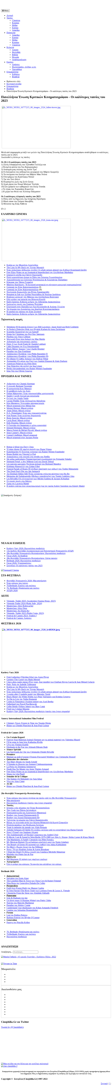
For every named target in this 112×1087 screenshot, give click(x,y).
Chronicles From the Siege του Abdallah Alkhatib (28, 893)
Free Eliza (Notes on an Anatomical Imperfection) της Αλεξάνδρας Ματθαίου (40, 272)
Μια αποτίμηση (13, 800)
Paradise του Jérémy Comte (18, 905)
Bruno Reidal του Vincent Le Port (21, 454)
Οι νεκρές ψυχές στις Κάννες (19, 481)
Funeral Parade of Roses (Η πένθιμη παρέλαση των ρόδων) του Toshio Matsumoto (42, 469)
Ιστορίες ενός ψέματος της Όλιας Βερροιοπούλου (28, 808)
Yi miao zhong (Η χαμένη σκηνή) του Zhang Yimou (29, 449)
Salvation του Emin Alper (18, 878)
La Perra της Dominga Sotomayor (21, 767)
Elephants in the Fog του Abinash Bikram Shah (27, 747)
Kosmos (15, 23)
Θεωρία (15, 57)
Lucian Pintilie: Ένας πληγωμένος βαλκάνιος (26, 401)
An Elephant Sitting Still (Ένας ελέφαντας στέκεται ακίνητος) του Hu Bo (38, 474)
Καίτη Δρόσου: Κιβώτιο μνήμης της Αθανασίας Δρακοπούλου (33, 302)
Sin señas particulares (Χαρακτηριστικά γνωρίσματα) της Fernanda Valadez (39, 459)
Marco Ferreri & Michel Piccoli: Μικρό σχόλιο (27, 430)
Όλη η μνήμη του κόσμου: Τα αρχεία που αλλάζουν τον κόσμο (34, 864)
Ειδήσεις (16, 74)
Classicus (16, 20)
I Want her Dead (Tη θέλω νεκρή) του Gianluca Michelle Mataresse (36, 852)
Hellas (14, 25)
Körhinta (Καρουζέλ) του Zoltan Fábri (23, 466)
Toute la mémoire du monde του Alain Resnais (27, 827)
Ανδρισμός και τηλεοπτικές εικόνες (22, 341)
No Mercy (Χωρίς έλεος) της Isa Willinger (25, 847)
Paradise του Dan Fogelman (19, 351)
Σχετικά (104, 1083)
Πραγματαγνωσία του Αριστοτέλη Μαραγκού (26, 813)
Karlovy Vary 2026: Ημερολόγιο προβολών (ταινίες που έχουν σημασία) (38, 711)
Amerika (16, 30)
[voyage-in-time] (9, 963)
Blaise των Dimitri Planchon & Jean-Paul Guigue (28, 725)
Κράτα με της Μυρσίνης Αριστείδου (22, 265)
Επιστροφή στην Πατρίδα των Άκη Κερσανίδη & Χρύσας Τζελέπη (36, 307)
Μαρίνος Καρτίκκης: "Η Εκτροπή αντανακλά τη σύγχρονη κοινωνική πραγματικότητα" (44, 284)
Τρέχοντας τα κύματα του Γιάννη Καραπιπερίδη (27, 820)
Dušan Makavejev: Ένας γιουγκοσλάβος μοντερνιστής (30, 393)
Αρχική (10, 15)
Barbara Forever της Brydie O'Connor (23, 917)
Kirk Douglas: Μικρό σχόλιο (19, 423)
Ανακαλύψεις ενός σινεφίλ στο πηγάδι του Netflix (28, 456)
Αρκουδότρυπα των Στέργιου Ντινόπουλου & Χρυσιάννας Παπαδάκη (37, 280)
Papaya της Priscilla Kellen (18, 922)
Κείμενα (10, 47)
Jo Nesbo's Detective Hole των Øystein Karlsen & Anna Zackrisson (36, 329)
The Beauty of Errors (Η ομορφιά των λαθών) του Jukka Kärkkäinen (36, 844)
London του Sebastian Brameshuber (22, 910)
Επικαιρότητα (12, 72)
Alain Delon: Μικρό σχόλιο (19, 410)
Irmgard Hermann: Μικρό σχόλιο (21, 428)
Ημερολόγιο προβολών (17, 936)
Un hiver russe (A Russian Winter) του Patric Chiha (29, 900)
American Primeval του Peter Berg (21, 363)
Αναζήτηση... (6, 952)
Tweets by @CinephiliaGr (12, 1027)
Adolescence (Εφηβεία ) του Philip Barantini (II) (27, 356)
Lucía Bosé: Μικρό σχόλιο (18, 420)
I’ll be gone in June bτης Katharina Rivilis (25, 742)
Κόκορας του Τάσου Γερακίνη (20, 282)
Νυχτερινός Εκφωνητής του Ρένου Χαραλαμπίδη (28, 292)
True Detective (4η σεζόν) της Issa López (24, 366)
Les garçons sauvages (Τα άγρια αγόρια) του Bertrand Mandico (34, 464)
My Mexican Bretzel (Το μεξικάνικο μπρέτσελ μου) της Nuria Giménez (38, 842)
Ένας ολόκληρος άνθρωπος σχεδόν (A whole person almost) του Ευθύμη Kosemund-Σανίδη (47, 270)
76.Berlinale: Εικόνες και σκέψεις (21, 934)
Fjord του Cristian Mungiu (18, 709)
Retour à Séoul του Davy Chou (20, 447)
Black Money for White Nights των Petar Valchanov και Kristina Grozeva (38, 697)
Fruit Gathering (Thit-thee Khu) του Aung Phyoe (28, 677)
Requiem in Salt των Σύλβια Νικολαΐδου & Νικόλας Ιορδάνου (34, 294)
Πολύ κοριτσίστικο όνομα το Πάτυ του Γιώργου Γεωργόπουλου (34, 277)
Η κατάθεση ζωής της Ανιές (18, 391)
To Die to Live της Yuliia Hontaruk (22, 699)
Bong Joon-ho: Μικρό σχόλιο (19, 418)
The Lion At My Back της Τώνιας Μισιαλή (25, 267)
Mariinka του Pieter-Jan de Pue (20, 854)
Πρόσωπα (11, 32)
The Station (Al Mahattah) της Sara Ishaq (24, 779)
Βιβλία (15, 55)
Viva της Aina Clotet (15, 781)
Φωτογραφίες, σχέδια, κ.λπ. (24, 67)
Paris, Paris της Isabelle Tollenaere (21, 684)
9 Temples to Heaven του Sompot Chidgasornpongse (29, 764)
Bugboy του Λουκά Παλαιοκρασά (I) (23, 815)
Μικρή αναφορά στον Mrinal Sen (21, 406)
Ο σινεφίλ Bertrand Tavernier (19, 386)
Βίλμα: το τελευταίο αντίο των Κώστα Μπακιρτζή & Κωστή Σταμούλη (37, 822)
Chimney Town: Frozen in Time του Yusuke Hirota (29, 723)
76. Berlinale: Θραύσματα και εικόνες (23, 932)
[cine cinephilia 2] (9, 1066)
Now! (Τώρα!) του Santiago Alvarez (22, 832)
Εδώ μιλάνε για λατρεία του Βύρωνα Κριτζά (26, 299)
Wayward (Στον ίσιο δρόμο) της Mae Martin (26, 339)
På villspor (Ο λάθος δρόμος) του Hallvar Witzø (27, 359)
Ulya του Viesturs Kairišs (17, 744)
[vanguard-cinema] (10, 570)
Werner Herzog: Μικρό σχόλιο (20, 408)
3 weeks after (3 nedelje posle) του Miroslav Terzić (28, 694)
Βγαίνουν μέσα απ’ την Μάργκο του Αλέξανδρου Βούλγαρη (33, 297)
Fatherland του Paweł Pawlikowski (22, 704)
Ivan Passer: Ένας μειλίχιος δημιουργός (24, 415)
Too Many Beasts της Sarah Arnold (22, 762)
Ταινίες (10, 18)
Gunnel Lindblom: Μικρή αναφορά (22, 435)
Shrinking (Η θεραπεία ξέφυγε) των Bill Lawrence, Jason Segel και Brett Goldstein (43, 327)
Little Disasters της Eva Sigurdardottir (23, 346)
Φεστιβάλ (16, 52)
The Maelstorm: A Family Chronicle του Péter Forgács (30, 840)
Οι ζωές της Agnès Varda (17, 398)
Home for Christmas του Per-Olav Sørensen (25, 334)
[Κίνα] (24, 1063)
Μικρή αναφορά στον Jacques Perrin (22, 437)
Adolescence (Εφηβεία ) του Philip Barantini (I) (27, 354)
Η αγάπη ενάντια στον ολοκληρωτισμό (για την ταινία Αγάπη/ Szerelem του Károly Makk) (46, 486)
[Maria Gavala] (28, 957)
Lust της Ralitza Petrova (17, 915)
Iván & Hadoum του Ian (17, 898)
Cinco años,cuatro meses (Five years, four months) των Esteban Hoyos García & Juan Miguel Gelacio (51, 682)
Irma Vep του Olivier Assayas (19, 371)
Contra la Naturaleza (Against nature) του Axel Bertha (30, 701)
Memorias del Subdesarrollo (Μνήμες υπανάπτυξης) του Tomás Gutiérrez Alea (40, 476)
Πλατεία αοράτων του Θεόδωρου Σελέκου (25, 825)
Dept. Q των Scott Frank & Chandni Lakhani (26, 344)
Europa (15, 28)
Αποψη (15, 50)
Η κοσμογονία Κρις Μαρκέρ (19, 388)
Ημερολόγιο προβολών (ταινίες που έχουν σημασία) (29, 803)
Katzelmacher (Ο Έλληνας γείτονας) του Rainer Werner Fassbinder (35, 452)
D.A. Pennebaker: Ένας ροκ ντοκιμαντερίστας (27, 413)
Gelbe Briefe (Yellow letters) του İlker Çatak (26, 706)
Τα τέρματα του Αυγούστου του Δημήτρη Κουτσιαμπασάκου (33, 309)
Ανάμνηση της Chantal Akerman (21, 383)
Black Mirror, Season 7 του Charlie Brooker (26, 349)
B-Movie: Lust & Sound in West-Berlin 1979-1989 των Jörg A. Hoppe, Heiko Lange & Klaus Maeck (50, 837)
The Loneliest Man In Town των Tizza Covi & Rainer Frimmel (34, 881)
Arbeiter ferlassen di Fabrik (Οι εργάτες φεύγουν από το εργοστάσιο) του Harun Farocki (45, 830)
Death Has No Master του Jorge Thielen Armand (28, 769)
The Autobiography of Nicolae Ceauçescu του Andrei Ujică (32, 835)
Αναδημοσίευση (19, 59)
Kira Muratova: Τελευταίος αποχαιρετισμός (25, 403)
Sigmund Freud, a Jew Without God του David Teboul (30, 461)
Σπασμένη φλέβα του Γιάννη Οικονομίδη (24, 275)
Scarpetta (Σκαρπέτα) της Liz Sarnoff (23, 332)
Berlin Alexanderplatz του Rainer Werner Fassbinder (29, 368)
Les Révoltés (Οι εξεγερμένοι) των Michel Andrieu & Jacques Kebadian (38, 479)
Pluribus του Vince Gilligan (18, 337)
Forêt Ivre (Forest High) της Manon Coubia (25, 888)
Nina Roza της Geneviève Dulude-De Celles (26, 883)
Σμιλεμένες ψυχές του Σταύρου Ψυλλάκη (25, 304)
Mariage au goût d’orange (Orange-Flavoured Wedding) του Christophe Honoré (41, 757)
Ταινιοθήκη (17, 69)
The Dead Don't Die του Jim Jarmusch (23, 471)
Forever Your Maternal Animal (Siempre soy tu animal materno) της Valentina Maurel (43, 740)
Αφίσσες (16, 64)
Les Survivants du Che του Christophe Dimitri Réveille (30, 752)
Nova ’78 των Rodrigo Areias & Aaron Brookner (28, 849)
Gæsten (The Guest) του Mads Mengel (23, 679)
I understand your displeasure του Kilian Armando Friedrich (32, 908)
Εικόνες (10, 62)
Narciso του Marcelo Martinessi (20, 903)
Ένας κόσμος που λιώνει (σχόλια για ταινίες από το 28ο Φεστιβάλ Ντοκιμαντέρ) (41, 798)
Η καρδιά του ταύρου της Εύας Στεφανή (24, 311)
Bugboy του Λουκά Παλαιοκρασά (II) (23, 817)
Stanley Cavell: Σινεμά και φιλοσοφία (23, 396)
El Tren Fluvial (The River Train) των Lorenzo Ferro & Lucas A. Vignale (38, 890)
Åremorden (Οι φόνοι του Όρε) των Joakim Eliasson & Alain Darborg (37, 361)
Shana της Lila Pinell (16, 774)
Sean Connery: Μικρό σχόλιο (19, 433)
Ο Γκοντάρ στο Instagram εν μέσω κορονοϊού (26, 425)
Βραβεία (15, 77)
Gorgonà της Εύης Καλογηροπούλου (23, 287)
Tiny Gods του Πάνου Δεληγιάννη (21, 810)
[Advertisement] (33, 5)
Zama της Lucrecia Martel (18, 483)
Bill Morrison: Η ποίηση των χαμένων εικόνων (27, 859)
